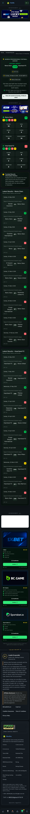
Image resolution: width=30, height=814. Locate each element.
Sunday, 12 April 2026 (9, 242)
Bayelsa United (20, 220)
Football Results (10, 52)
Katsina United (20, 325)
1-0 (15, 379)
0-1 (15, 484)
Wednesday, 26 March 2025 (11, 462)
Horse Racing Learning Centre (8, 775)
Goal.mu (8, 744)
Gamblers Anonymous (8, 711)
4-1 (15, 309)
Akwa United (22, 363)
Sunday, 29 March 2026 (10, 256)
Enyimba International (8, 234)
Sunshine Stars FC (9, 470)
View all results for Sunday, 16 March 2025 (16, 96)
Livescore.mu (8, 749)
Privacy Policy (6, 715)
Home (2, 52)
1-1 (15, 204)
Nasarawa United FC (21, 293)
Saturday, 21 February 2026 (11, 332)
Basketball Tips (19, 753)
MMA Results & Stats (7, 762)
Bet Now (15, 564)
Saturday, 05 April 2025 (10, 447)
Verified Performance (20, 749)
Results (4, 766)
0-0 (15, 423)
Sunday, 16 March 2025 (10, 491)
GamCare (21, 707)
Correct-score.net (21, 744)
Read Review (15, 560)
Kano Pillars (21, 454)
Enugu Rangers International (8, 309)
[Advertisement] (15, 36)
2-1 (15, 219)
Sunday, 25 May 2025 (9, 357)
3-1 (15, 278)
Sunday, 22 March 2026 (10, 271)
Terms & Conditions (21, 711)
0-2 (15, 439)
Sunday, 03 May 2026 (9, 227)
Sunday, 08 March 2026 (10, 300)
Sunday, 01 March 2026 (10, 317)
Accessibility (19, 775)
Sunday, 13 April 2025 (9, 430)
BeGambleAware (8, 707)
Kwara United (22, 278)
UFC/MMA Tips (19, 757)
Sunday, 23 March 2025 (10, 477)
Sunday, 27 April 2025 (9, 401)
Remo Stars (8, 65)
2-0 (15, 325)
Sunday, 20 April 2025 (9, 416)
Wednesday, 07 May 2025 (10, 386)
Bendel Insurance (9, 205)
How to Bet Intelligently (21, 770)
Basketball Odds (6, 757)
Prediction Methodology (8, 770)
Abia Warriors (22, 484)
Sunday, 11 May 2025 (9, 371)
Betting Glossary (19, 766)
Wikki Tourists (9, 340)
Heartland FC (22, 65)
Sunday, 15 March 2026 (10, 286)
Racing (17, 762)
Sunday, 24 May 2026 (9, 197)
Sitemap (4, 779)
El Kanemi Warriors (9, 264)
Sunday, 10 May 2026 (9, 212)
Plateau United (20, 394)
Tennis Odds (5, 753)
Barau (10, 248)
